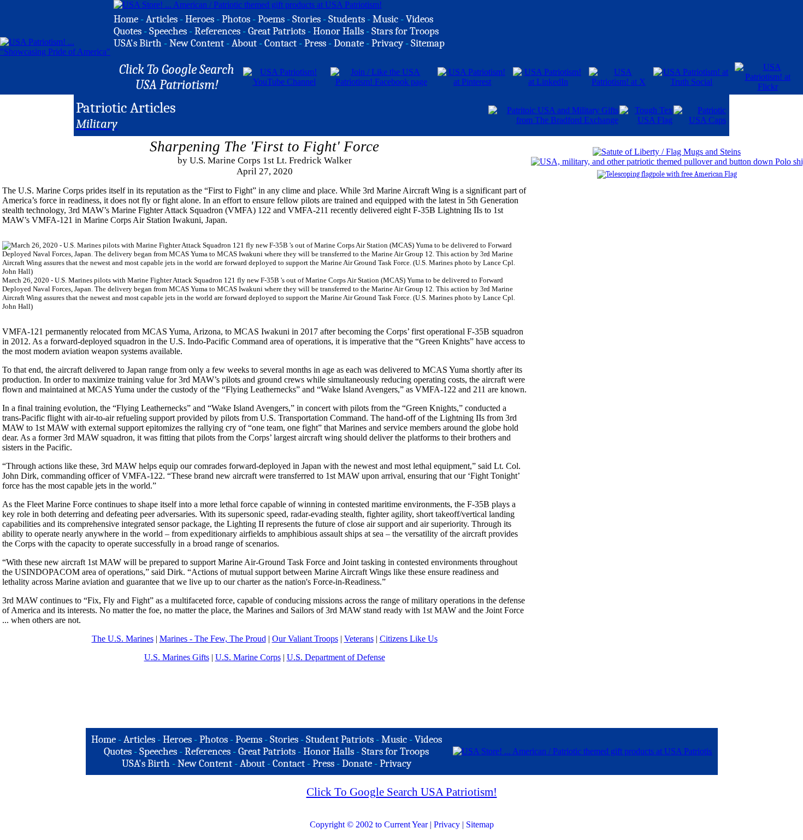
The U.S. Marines (122, 638)
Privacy (447, 824)
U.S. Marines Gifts (176, 657)
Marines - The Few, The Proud (213, 638)
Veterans (359, 638)
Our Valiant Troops (305, 638)
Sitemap (480, 824)
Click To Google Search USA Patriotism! (401, 791)
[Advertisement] (359, 114)
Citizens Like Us (409, 638)
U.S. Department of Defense (336, 657)
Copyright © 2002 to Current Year (369, 824)
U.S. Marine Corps (248, 657)
